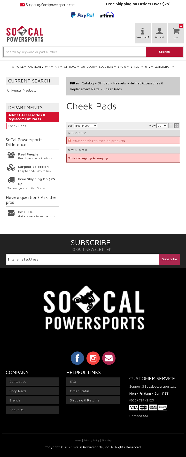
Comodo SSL (139, 416)
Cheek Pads (17, 126)
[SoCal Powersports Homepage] (25, 34)
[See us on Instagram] (93, 358)
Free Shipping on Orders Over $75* (138, 4)
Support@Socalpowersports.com (50, 4)
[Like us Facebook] (77, 358)
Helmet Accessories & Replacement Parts (26, 117)
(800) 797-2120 (141, 400)
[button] (93, 52)
